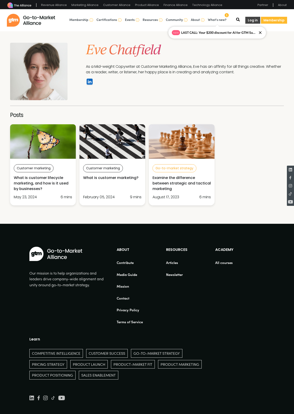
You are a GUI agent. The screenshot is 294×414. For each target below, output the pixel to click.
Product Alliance (147, 5)
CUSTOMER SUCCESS (107, 353)
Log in (253, 20)
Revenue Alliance (54, 5)
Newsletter (174, 274)
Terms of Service (130, 321)
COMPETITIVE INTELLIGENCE (56, 353)
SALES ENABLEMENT (98, 375)
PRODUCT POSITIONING (52, 375)
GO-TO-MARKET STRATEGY (156, 353)
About (282, 5)
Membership (274, 20)
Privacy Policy (128, 309)
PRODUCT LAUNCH (89, 364)
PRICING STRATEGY (48, 364)
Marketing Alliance (85, 5)
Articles (172, 262)
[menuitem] (130, 263)
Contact (123, 298)
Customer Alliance (116, 5)
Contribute (125, 262)
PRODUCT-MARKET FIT (132, 364)
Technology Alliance (207, 5)
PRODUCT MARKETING (180, 364)
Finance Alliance (176, 5)
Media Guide (127, 274)
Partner (262, 5)
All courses (224, 262)
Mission (123, 286)
